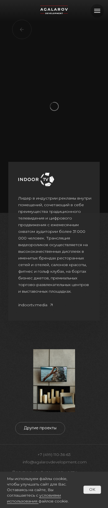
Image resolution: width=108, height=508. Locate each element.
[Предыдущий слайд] (2, 380)
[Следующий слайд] (105, 380)
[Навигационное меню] (97, 11)
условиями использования (34, 498)
